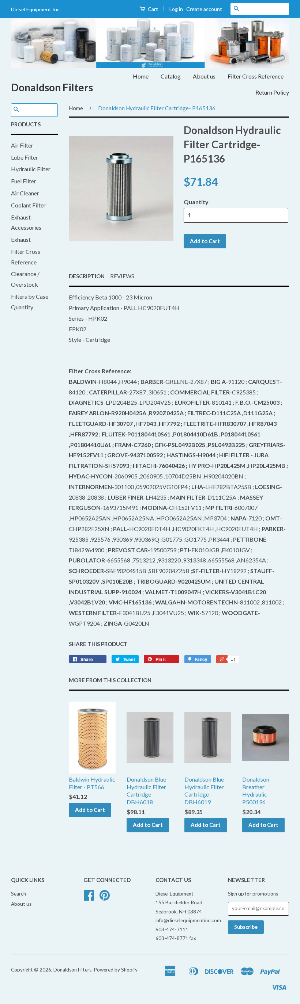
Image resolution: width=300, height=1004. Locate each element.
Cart (152, 9)
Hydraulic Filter (30, 168)
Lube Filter (24, 157)
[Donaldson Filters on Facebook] (88, 898)
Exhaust (21, 239)
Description (87, 276)
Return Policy (272, 92)
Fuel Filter (23, 180)
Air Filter (22, 145)
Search (18, 894)
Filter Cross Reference (256, 76)
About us (204, 76)
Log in (176, 9)
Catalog (171, 76)
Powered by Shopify (116, 970)
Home (141, 76)
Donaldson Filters (52, 87)
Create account (204, 9)
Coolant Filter (28, 205)
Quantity (196, 201)
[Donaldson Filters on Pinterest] (104, 898)
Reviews (122, 276)
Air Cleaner (25, 193)
